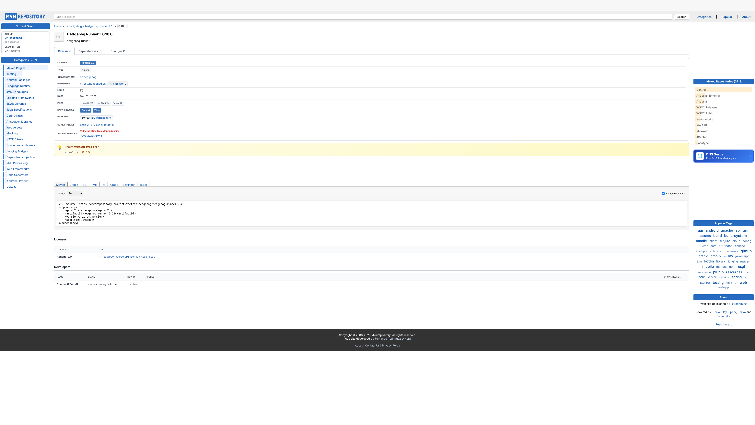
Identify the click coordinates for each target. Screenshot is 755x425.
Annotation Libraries (19, 121)
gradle (704, 256)
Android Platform (17, 181)
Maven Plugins (16, 68)
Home (58, 26)
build (718, 236)
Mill (95, 184)
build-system (735, 236)
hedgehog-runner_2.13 (99, 26)
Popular (727, 16)
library (721, 261)
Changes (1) (118, 51)
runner (85, 69)
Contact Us (372, 345)
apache (727, 230)
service (724, 277)
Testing (11, 74)
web (743, 282)
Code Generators (17, 174)
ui (736, 283)
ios (731, 256)
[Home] (25, 18)
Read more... (723, 324)
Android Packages (18, 79)
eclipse (740, 246)
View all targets (103, 124)
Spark (732, 312)
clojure (725, 241)
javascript (742, 256)
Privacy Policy (391, 345)
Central (86, 110)
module (721, 267)
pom (87, 103)
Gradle (74, 184)
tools (729, 282)
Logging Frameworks (20, 97)
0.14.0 (86, 151)
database (726, 246)
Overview (64, 51)
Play (724, 312)
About (746, 16)
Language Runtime (18, 86)
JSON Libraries (16, 103)
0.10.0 (107, 34)
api (738, 230)
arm (746, 230)
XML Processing (17, 163)
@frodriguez (739, 303)
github (746, 251)
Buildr (143, 184)
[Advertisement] (377, 5)
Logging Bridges (17, 151)
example (702, 251)
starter (705, 283)
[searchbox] (363, 16)
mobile (708, 266)
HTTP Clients (14, 139)
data (713, 246)
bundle (702, 241)
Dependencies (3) (91, 51)
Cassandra (723, 316)
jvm (700, 261)
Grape (114, 184)
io (725, 256)
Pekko (742, 312)
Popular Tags (723, 223)
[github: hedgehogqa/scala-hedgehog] (81, 90)
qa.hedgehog (73, 26)
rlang (748, 272)
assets (706, 236)
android (712, 230)
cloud (737, 241)
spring (737, 277)
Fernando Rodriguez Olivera (393, 338)
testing (719, 283)
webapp (723, 287)
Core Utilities (14, 115)
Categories (704, 16)
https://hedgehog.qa (93, 83)
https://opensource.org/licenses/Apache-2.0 (127, 256)
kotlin (709, 261)
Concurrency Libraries (20, 145)
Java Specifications (19, 109)
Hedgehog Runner (83, 34)
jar (103, 103)
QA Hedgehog (13, 37)
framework (732, 251)
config (747, 241)
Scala (716, 312)
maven (745, 261)
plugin (719, 272)
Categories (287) (25, 60)
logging (733, 261)
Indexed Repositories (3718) (724, 81)
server (712, 277)
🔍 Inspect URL (117, 83)
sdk (702, 277)
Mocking (12, 133)
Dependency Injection (20, 157)
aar (701, 230)
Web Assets (14, 127)
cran (705, 246)
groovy (716, 256)
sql (746, 277)
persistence (704, 272)
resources (734, 272)
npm (733, 267)
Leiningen (129, 184)
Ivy (104, 184)
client (713, 241)
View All (117, 103)
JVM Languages (17, 91)
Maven (60, 184)
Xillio (96, 110)
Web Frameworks (17, 169)
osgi (741, 267)
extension (716, 251)
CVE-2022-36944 (91, 135)
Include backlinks (675, 193)
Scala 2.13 (86, 124)
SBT (85, 184)
